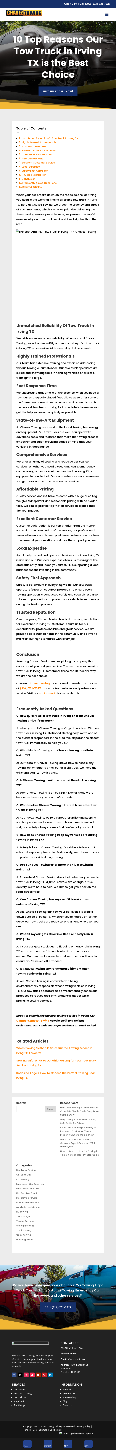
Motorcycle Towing (26, 1197)
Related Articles (32, 187)
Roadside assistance (27, 1202)
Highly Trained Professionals (39, 142)
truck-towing (23, 1234)
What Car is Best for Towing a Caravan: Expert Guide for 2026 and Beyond (77, 1143)
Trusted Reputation (34, 175)
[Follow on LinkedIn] (50, 1375)
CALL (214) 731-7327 (58, 1307)
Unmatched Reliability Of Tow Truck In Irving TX (49, 138)
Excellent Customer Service (38, 162)
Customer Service (76, 1359)
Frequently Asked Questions (39, 183)
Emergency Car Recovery (30, 1184)
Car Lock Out (23, 1174)
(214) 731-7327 (30, 688)
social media (47, 693)
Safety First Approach (35, 171)
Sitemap (43, 1429)
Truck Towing (23, 1230)
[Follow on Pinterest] (44, 1375)
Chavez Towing (39, 683)
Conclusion (28, 179)
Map (66, 1446)
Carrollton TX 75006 (70, 1372)
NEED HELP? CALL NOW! (58, 91)
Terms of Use (30, 1429)
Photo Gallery (69, 1397)
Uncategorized (24, 1239)
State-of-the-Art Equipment (39, 150)
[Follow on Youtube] (38, 1375)
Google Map (56, 1429)
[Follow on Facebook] (14, 1375)
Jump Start (19, 1401)
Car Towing (22, 1179)
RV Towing (22, 1211)
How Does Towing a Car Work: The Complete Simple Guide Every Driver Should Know (80, 1111)
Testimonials (69, 1393)
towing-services (25, 1225)
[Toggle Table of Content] (18, 134)
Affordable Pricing (33, 158)
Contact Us (68, 1405)
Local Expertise (31, 166)
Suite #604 (66, 1368)
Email (86, 1446)
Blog (65, 1401)
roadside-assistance (28, 1207)
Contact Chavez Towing (32, 1021)
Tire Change (23, 1216)
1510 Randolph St (79, 1364)
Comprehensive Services (37, 154)
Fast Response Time (34, 146)
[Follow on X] (20, 1375)
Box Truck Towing (26, 1170)
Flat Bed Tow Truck (26, 1193)
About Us (67, 1389)
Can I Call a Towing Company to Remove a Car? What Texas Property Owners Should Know (78, 1131)
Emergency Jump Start (28, 1188)
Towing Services (25, 1221)
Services (47, 1446)
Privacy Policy (83, 1426)
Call (25, 1446)
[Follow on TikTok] (32, 1375)
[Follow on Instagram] (26, 1375)
